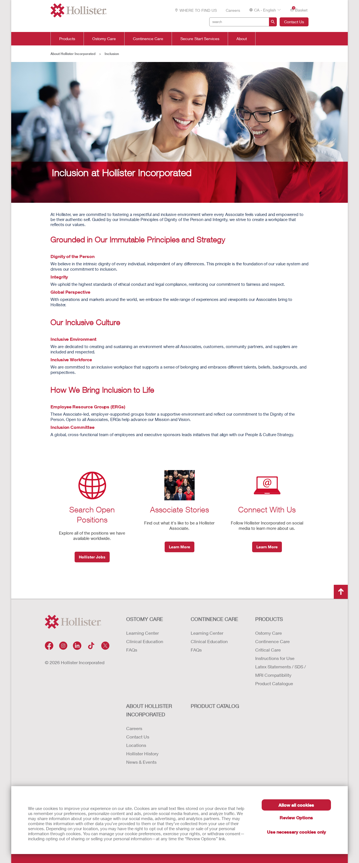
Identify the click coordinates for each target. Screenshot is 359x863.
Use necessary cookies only (296, 831)
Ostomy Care (104, 38)
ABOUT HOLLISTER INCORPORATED (149, 710)
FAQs (131, 649)
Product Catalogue (274, 683)
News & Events (141, 762)
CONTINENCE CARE (214, 619)
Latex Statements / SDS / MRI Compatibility (280, 671)
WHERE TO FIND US (198, 10)
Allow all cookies (296, 804)
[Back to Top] (341, 592)
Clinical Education (144, 641)
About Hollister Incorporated (72, 54)
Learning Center (142, 633)
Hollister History (142, 753)
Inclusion (112, 54)
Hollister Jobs (92, 556)
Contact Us (294, 21)
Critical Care (268, 649)
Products (67, 38)
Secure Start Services (199, 38)
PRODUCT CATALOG (215, 706)
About (241, 38)
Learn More (179, 546)
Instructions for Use (274, 658)
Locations (136, 745)
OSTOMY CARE (144, 619)
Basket (300, 9)
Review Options (296, 817)
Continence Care (148, 38)
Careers (233, 10)
